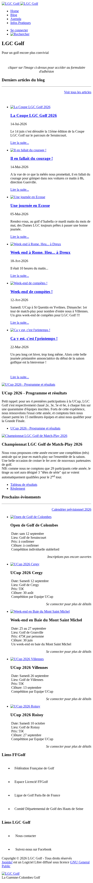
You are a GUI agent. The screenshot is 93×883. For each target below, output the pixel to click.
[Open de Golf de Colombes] (30, 517)
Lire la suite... (19, 143)
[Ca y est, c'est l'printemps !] (30, 330)
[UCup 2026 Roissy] (25, 706)
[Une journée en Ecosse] (27, 197)
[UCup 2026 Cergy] (24, 564)
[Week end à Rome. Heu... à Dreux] (35, 244)
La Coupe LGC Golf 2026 (33, 115)
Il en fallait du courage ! (31, 158)
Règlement (17, 488)
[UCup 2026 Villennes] (27, 659)
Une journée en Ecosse (30, 205)
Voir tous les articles (77, 92)
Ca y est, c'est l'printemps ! (34, 338)
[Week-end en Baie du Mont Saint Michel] (40, 611)
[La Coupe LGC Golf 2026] (30, 107)
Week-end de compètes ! (31, 291)
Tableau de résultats (23, 484)
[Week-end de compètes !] (28, 283)
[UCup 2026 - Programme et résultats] (28, 384)
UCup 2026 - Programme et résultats (35, 428)
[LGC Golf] (20, 3)
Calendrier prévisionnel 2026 (71, 509)
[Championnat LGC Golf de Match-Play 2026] (34, 436)
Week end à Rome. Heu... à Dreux (40, 252)
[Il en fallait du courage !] (28, 150)
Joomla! (7, 862)
